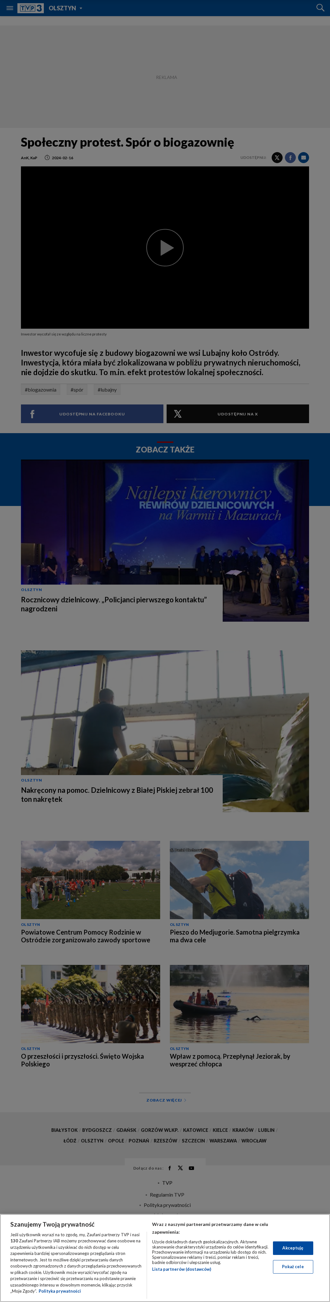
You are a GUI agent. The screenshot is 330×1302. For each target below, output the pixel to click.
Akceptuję (292, 1247)
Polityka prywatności (60, 1291)
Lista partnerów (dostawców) (181, 1269)
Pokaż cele (293, 1266)
